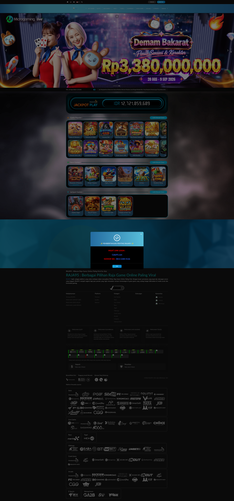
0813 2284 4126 (123, 259)
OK (117, 266)
